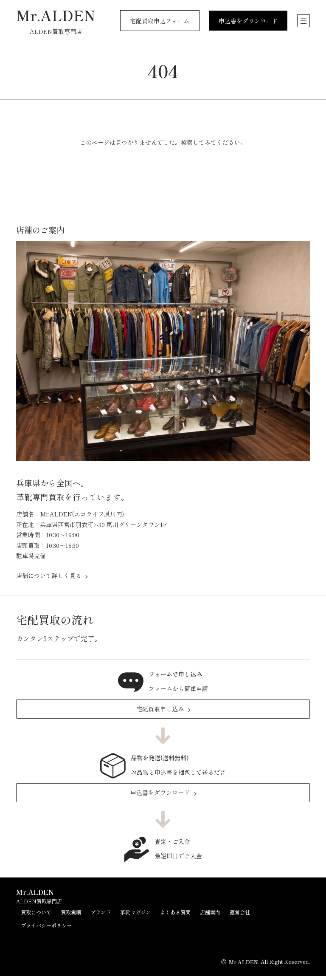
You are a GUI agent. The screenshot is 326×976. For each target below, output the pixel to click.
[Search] (225, 167)
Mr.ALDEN (56, 15)
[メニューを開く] (303, 20)
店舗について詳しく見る (49, 575)
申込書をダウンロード (160, 792)
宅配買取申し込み (160, 709)
